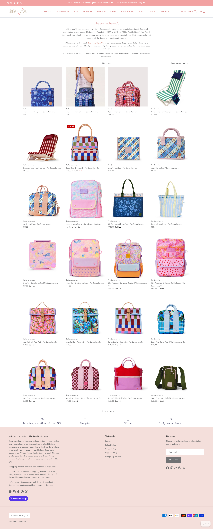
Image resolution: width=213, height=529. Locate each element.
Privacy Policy (110, 448)
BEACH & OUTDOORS (106, 11)
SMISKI (142, 11)
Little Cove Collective (20, 522)
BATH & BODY (127, 11)
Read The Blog (111, 452)
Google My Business (113, 456)
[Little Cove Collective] (17, 11)
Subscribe (173, 460)
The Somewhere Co (95, 43)
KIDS (76, 11)
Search (108, 441)
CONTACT (164, 11)
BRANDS (48, 11)
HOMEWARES (62, 11)
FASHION (87, 11)
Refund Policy (110, 445)
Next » (111, 411)
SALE (152, 11)
